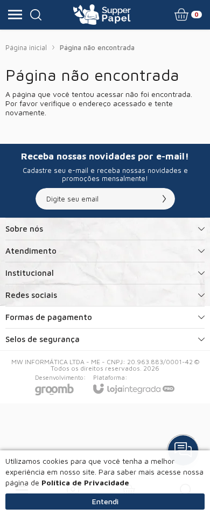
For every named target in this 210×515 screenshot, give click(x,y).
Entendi (105, 501)
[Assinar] (164, 199)
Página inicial (26, 47)
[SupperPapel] (102, 14)
